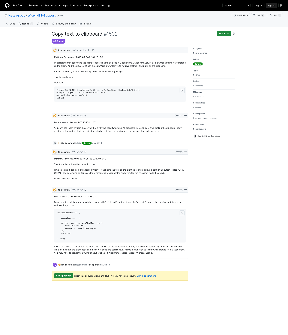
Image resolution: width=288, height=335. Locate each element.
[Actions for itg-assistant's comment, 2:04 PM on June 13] (185, 115)
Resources (51, 5)
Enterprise (90, 5)
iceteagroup (16, 15)
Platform (18, 5)
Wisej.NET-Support (42, 15)
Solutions (34, 5)
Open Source (70, 5)
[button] (182, 90)
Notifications (242, 15)
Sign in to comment (146, 275)
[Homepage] (7, 5)
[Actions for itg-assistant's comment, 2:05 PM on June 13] (185, 190)
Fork (259, 15)
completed (94, 264)
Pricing (105, 5)
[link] (66, 142)
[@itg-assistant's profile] (55, 50)
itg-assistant (64, 50)
